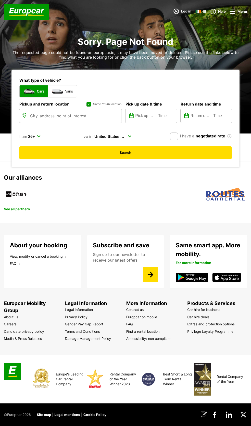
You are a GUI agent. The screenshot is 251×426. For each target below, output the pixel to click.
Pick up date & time (144, 104)
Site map (44, 415)
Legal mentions (67, 415)
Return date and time (201, 104)
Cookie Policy (94, 415)
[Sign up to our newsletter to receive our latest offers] (150, 274)
